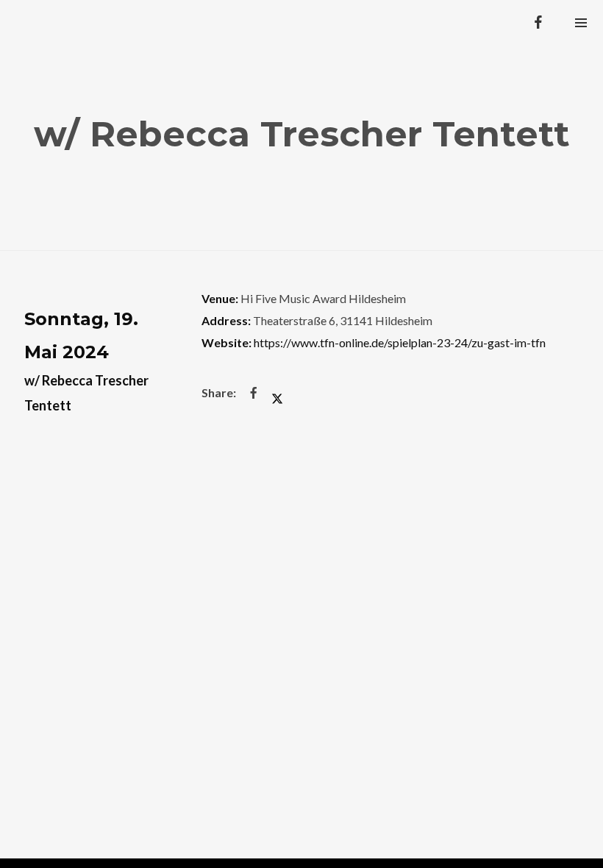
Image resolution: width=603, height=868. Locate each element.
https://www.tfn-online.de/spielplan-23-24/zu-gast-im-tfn (400, 342)
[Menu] (581, 22)
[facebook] (538, 22)
